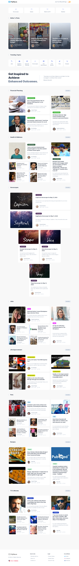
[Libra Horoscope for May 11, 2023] (50, 237)
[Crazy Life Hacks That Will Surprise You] (17, 363)
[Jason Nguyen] (55, 386)
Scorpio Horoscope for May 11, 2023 (28, 249)
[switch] (69, 2)
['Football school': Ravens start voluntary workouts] (12, 166)
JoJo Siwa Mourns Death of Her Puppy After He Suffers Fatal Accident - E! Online (22, 430)
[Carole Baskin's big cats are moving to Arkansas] (33, 422)
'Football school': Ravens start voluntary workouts (22, 164)
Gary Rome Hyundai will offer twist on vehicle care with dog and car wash (60, 420)
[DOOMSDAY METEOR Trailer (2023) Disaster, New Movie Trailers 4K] (12, 529)
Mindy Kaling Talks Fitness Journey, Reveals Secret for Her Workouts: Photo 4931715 (22, 175)
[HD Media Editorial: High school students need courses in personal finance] (60, 103)
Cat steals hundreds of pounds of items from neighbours (43, 431)
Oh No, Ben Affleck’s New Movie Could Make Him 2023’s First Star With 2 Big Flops (36, 502)
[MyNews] (17, 2)
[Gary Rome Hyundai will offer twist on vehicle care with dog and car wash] (60, 407)
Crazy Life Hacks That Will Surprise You (37, 360)
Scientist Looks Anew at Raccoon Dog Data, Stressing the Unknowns (37, 405)
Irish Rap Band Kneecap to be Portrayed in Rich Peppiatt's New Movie (43, 518)
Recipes (13, 442)
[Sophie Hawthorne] (12, 45)
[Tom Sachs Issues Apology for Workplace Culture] (12, 329)
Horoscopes (14, 187)
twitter (67, 556)
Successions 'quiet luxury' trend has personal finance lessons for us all (37, 121)
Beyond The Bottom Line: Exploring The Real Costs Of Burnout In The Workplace (22, 338)
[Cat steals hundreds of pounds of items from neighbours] (33, 432)
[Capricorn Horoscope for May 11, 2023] (21, 201)
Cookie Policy (51, 558)
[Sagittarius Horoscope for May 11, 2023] (21, 219)
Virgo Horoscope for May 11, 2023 (39, 283)
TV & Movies (14, 491)
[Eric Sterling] (29, 129)
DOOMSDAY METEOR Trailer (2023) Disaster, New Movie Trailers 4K (22, 528)
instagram (68, 558)
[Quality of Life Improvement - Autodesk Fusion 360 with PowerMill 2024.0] (60, 362)
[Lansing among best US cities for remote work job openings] (33, 340)
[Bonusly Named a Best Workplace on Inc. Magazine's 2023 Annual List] (33, 329)
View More (68, 90)
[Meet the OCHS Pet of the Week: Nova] (12, 422)
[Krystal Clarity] (38, 206)
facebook (68, 560)
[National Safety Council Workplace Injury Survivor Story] (17, 315)
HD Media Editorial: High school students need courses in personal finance (60, 116)
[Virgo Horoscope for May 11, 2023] (39, 271)
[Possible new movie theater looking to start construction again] (12, 519)
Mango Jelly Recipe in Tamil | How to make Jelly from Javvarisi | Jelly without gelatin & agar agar (37, 473)
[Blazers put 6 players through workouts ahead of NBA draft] (33, 166)
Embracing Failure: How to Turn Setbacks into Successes (39, 40)
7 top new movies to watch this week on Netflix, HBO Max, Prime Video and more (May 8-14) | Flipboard (60, 517)
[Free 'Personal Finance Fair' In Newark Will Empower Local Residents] (17, 105)
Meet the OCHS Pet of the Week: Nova (22, 420)
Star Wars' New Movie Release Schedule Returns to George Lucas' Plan (43, 528)
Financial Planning (16, 90)
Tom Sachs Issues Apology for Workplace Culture (22, 328)
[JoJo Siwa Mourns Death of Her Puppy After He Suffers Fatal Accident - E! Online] (12, 432)
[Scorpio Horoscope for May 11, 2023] (28, 237)
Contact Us (33, 560)
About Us (33, 558)
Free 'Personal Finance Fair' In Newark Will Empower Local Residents (35, 102)
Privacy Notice (51, 556)
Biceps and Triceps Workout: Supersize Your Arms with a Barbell (42, 175)
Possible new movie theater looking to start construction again (22, 518)
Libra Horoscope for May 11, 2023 (50, 249)
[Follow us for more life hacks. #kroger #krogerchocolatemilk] (17, 381)
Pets (11, 395)
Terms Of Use (51, 560)
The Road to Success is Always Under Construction (60, 40)
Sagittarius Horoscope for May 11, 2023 (47, 216)
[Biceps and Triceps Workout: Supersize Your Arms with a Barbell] (33, 177)
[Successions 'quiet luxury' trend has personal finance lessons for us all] (17, 124)
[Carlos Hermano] (54, 45)
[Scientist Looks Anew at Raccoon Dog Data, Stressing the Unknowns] (17, 408)
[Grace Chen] (55, 341)
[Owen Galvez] (55, 179)
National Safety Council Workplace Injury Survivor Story (37, 312)
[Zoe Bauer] (33, 45)
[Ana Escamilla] (29, 413)
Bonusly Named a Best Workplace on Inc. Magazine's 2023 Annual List (43, 327)
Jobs (12, 301)
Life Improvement (16, 350)
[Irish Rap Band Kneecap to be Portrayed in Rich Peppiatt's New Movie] (33, 519)
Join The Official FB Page (61, 1)
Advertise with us (34, 556)
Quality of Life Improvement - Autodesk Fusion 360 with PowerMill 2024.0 (60, 375)
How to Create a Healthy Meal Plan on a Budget (18, 40)
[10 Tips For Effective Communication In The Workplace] (60, 313)
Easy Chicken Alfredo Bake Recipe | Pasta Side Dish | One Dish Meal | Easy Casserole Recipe (37, 453)
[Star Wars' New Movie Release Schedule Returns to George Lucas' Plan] (33, 529)
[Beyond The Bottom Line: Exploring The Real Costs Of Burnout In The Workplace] (12, 340)
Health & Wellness (16, 137)
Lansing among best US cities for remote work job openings (43, 338)
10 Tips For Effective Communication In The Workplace (59, 327)
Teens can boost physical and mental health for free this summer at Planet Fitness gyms (37, 149)
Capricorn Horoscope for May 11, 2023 (46, 197)
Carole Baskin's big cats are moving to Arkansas (42, 420)
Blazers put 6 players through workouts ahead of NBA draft (43, 164)
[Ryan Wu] (29, 462)
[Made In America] (13, 561)
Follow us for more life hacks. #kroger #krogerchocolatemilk (36, 378)
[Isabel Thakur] (29, 110)
